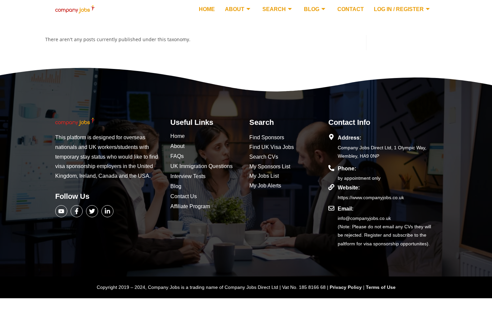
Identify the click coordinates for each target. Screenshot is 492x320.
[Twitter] (92, 211)
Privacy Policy (346, 287)
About (234, 9)
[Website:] (331, 187)
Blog (311, 9)
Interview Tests (188, 176)
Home (207, 9)
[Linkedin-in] (107, 211)
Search (274, 9)
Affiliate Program (190, 206)
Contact (350, 9)
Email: (345, 209)
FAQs (177, 156)
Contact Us (183, 196)
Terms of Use (381, 287)
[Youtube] (61, 211)
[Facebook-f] (77, 211)
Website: (349, 187)
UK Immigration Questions (201, 166)
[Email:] (331, 208)
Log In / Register (399, 9)
